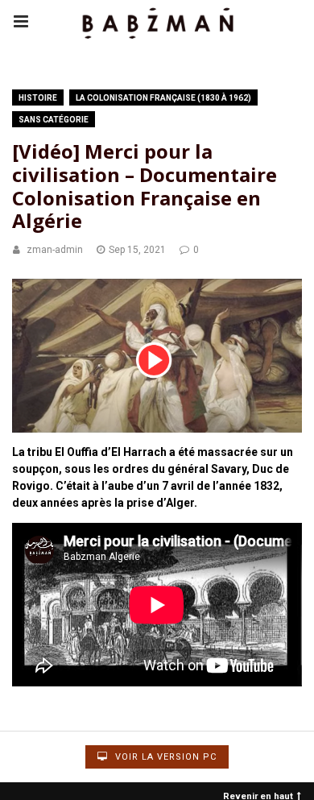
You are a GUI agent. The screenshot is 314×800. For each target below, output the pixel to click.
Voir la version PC (164, 757)
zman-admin (55, 249)
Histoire (38, 97)
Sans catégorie (54, 119)
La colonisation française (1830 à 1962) (163, 97)
